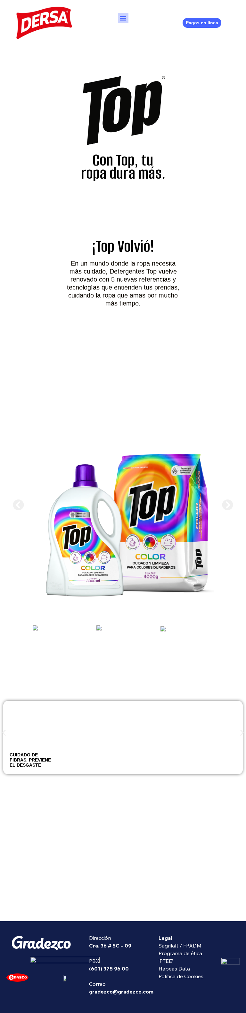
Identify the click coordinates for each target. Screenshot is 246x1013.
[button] (123, 18)
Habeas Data (174, 968)
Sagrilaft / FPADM (180, 945)
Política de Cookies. (181, 976)
